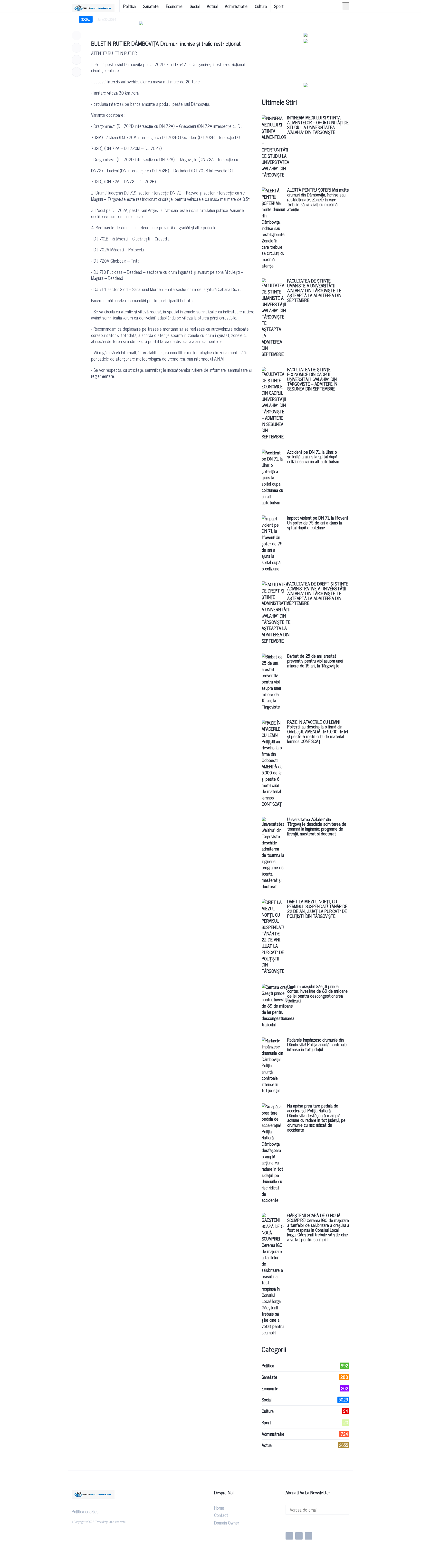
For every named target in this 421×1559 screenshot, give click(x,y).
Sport (279, 6)
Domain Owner (226, 1522)
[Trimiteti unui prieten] (76, 72)
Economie (174, 6)
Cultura (261, 6)
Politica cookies (85, 1511)
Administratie (236, 6)
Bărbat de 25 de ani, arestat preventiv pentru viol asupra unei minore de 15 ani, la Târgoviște (315, 660)
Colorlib (173, 1521)
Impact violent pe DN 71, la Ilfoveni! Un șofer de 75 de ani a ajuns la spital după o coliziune (317, 522)
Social (195, 6)
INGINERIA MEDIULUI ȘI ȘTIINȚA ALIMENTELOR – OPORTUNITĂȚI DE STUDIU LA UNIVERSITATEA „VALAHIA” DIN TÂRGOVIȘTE (318, 124)
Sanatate (151, 6)
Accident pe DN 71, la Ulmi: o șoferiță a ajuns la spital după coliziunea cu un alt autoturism (313, 456)
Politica (129, 6)
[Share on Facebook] (76, 35)
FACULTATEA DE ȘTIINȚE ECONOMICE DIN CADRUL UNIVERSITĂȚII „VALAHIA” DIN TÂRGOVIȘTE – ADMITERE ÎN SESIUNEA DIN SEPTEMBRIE (312, 379)
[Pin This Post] (76, 60)
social (85, 19)
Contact (221, 1515)
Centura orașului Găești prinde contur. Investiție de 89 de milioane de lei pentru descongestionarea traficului (317, 993)
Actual (212, 6)
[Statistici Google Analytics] (298, 1523)
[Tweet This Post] (76, 48)
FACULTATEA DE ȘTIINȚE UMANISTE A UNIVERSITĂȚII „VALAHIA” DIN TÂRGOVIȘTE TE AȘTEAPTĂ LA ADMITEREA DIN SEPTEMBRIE (314, 290)
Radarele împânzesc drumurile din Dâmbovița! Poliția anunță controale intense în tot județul (317, 1044)
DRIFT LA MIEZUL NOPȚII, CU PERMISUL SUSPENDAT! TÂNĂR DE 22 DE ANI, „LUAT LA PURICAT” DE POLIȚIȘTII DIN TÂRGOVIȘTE (317, 908)
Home (219, 1507)
